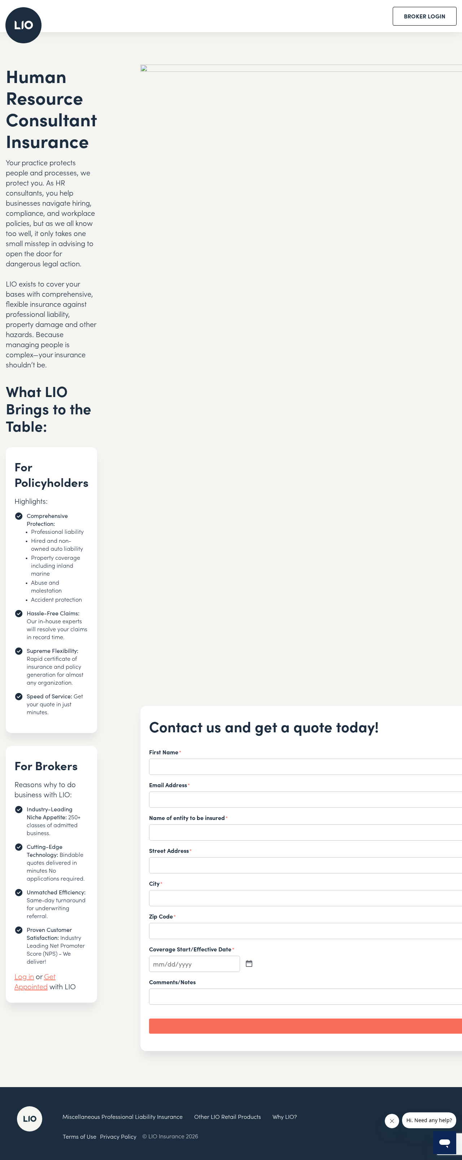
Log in (24, 976)
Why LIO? (285, 1116)
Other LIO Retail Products (227, 1116)
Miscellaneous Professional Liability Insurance (122, 1116)
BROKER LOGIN (424, 16)
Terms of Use (79, 1136)
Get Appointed (35, 981)
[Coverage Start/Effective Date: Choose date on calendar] (249, 963)
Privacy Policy (118, 1136)
